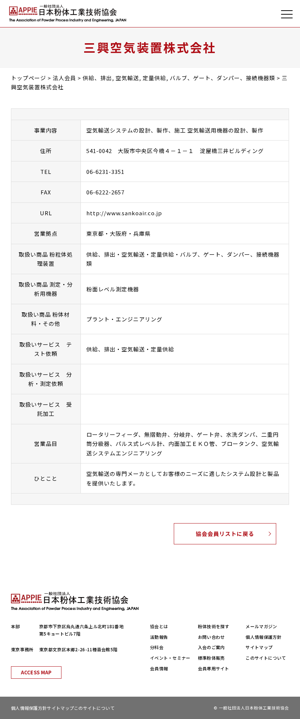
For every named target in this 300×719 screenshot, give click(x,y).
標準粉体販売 (211, 658)
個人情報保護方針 (263, 637)
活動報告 (159, 637)
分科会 (157, 647)
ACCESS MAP (36, 672)
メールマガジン (261, 626)
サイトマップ (259, 647)
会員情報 (159, 668)
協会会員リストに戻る (225, 533)
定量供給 (162, 254)
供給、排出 (101, 254)
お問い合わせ (211, 637)
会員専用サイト (213, 668)
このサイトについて (265, 658)
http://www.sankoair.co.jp (124, 213)
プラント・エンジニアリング (124, 319)
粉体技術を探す (213, 626)
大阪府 (118, 233)
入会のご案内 (211, 647)
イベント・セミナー (170, 658)
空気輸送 (133, 254)
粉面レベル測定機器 (112, 289)
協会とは (159, 626)
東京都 (95, 233)
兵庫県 (142, 233)
